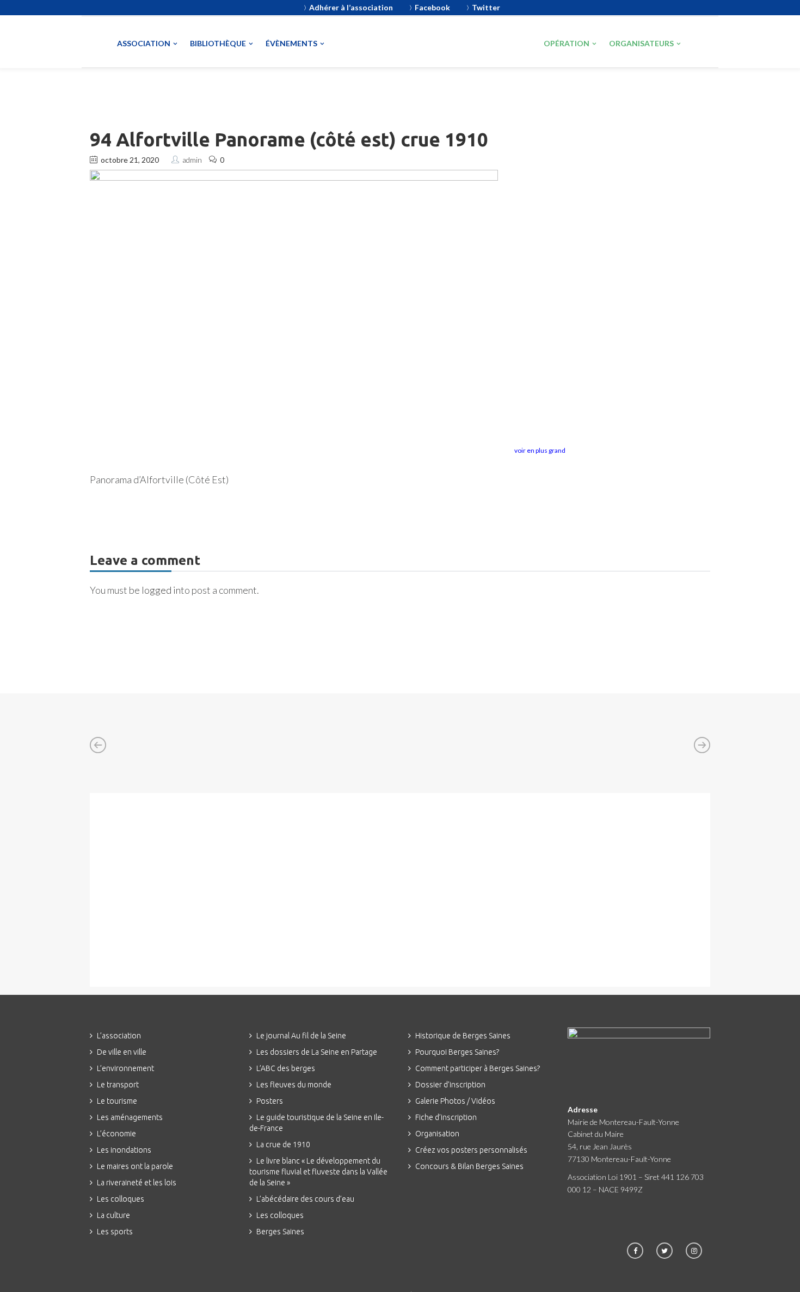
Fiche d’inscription (446, 1117)
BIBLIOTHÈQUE (218, 43)
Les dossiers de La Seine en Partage (316, 1052)
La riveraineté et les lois (136, 1182)
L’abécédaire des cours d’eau (305, 1199)
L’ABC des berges (285, 1068)
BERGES (490, 41)
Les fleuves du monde (293, 1084)
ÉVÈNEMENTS (291, 43)
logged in (161, 590)
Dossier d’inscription (450, 1084)
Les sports (115, 1231)
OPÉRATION (566, 43)
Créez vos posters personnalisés (471, 1150)
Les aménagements (130, 1117)
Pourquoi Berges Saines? (457, 1052)
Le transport (118, 1084)
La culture (113, 1215)
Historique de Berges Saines (462, 1035)
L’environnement (125, 1068)
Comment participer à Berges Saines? (477, 1068)
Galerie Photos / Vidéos (455, 1101)
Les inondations (124, 1150)
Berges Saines (280, 1231)
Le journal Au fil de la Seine (301, 1035)
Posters (269, 1101)
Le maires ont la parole (135, 1166)
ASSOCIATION (143, 43)
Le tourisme (117, 1101)
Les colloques (120, 1199)
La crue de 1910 (283, 1144)
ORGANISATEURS (641, 43)
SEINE (387, 43)
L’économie (116, 1133)
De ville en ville (121, 1052)
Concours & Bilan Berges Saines (469, 1166)
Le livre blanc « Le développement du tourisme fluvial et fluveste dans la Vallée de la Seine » (318, 1171)
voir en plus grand (539, 450)
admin (192, 159)
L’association (119, 1035)
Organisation (437, 1133)
